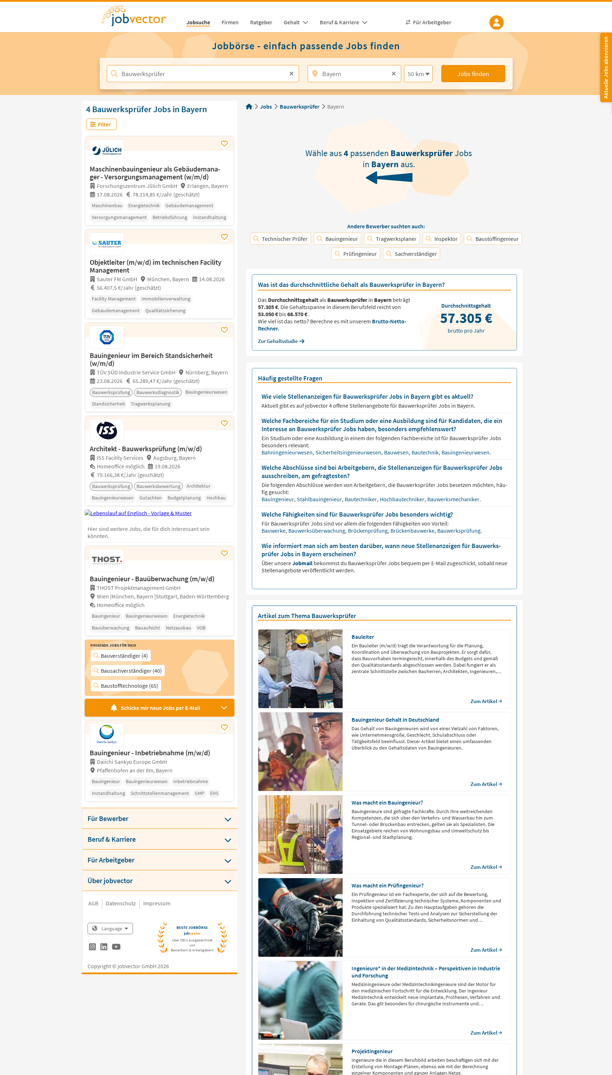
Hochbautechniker (403, 499)
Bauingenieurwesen (466, 452)
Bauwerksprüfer (299, 106)
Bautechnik (426, 452)
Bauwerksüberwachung (317, 530)
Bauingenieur (341, 238)
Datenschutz (121, 903)
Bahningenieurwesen (288, 452)
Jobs (266, 106)
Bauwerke (274, 530)
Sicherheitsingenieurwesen (348, 452)
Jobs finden (473, 74)
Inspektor (446, 238)
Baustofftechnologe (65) (129, 685)
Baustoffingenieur (497, 238)
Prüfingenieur (360, 253)
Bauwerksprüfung (459, 530)
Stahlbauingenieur (320, 499)
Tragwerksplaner (396, 238)
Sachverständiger (416, 253)
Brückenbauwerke (413, 530)
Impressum (156, 903)
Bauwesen (397, 452)
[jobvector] (140, 18)
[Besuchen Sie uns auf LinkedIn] (103, 947)
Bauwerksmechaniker (454, 499)
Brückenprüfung (368, 530)
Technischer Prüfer (285, 238)
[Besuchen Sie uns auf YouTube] (116, 947)
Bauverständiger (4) (124, 655)
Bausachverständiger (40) (131, 670)
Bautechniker (361, 499)
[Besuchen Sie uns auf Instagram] (92, 947)
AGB (93, 903)
